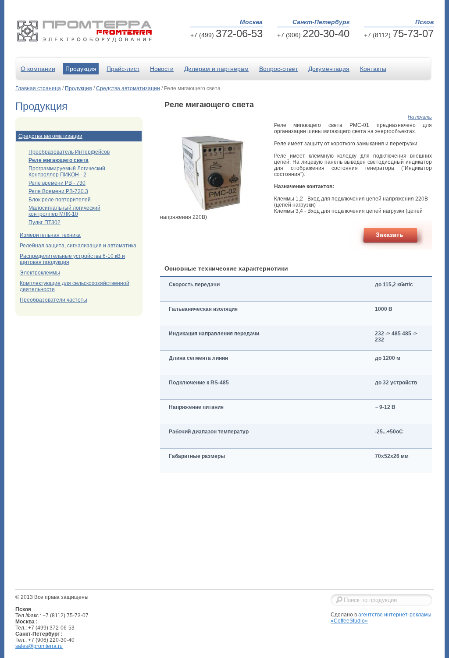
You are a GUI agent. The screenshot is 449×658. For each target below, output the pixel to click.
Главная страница (38, 88)
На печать (420, 117)
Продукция (80, 68)
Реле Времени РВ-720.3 (58, 191)
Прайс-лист (123, 68)
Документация (328, 68)
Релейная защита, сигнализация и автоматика (78, 246)
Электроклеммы (40, 273)
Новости (162, 68)
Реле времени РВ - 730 (57, 183)
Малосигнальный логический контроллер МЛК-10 (64, 211)
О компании (38, 68)
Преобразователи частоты (53, 300)
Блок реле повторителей (60, 200)
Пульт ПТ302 (45, 222)
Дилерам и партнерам (216, 68)
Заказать (389, 234)
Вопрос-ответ (278, 68)
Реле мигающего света (59, 160)
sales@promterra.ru (39, 646)
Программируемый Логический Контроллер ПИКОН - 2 (67, 171)
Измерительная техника (50, 235)
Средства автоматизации (128, 88)
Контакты (373, 68)
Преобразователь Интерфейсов (69, 152)
